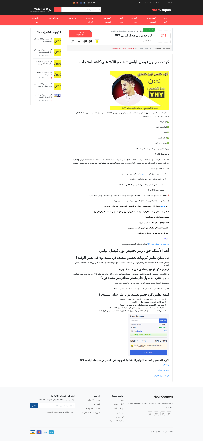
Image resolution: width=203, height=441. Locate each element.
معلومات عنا (148, 2)
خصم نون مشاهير (163, 370)
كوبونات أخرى (53, 18)
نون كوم (165, 20)
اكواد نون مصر (35, 20)
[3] (84, 41)
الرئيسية (169, 2)
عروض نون (72, 18)
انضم (34, 405)
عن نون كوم (119, 416)
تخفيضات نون (140, 31)
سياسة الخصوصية (117, 420)
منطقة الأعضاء (94, 400)
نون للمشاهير (147, 41)
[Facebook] (81, 2)
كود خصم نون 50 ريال (161, 375)
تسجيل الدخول (92, 2)
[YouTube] (77, 2)
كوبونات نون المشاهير (151, 20)
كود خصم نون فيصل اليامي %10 (158, 244)
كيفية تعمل (159, 2)
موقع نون (145, 174)
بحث (58, 9)
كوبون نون (121, 20)
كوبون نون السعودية (107, 20)
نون (122, 400)
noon (162, 206)
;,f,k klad (166, 365)
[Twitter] (84, 2)
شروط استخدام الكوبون (162, 48)
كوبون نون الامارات (89, 20)
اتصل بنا (97, 404)
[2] (89, 41)
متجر (139, 2)
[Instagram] (74, 2)
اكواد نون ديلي (134, 20)
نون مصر (120, 412)
